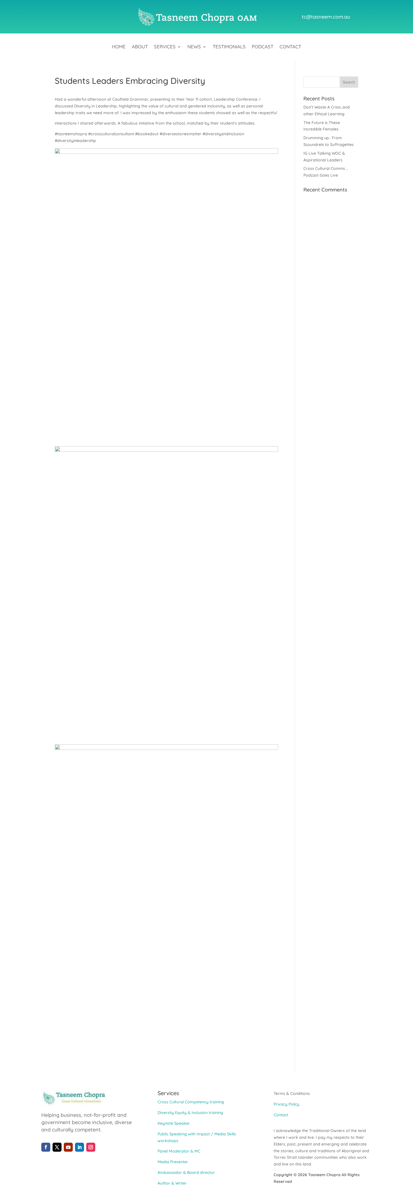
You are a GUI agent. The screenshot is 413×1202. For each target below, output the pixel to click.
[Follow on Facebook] (45, 1147)
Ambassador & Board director (186, 1172)
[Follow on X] (57, 1147)
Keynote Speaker (174, 1123)
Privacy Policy (286, 1104)
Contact (290, 47)
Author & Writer (172, 1183)
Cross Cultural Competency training (191, 1101)
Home (119, 47)
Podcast (262, 47)
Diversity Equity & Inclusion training (190, 1112)
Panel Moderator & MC (179, 1151)
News (194, 47)
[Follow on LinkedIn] (79, 1147)
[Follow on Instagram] (90, 1147)
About (140, 47)
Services (165, 47)
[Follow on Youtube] (68, 1147)
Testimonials (229, 47)
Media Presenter (173, 1161)
